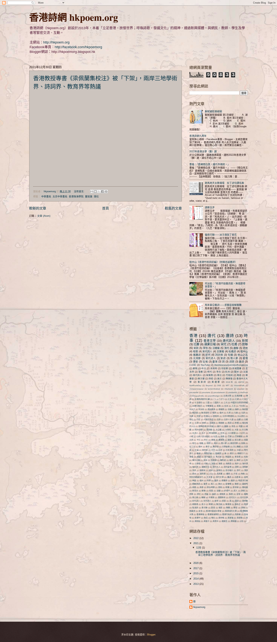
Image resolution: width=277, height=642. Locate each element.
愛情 (245, 358)
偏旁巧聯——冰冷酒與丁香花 (221, 234)
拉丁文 (192, 447)
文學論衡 (226, 447)
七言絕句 (198, 403)
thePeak (244, 392)
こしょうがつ (218, 399)
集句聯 (204, 508)
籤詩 (233, 481)
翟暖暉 (228, 484)
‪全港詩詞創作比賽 (202, 399)
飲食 (201, 511)
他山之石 (243, 354)
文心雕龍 (237, 447)
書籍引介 (241, 453)
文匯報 (220, 351)
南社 (191, 420)
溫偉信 (219, 470)
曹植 (191, 457)
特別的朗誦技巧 (196, 477)
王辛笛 (209, 477)
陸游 (246, 504)
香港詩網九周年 (198, 135)
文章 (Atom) (43, 215)
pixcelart (240, 389)
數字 (208, 447)
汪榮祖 (197, 464)
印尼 (198, 420)
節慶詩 (224, 481)
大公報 (219, 430)
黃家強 (230, 518)
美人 (213, 484)
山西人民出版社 (203, 436)
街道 (211, 491)
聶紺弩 (245, 484)
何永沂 (192, 409)
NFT (227, 385)
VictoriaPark (239, 385)
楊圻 (231, 460)
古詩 (218, 420)
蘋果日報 (210, 344)
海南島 (228, 464)
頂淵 (243, 508)
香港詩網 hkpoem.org (73, 17)
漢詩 (246, 470)
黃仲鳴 (221, 518)
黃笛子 (206, 521)
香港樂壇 (200, 514)
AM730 (241, 382)
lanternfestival (214, 389)
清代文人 (216, 467)
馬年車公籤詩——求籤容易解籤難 (223, 304)
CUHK (192, 365)
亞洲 (226, 406)
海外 (237, 464)
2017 (196, 568)
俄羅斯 (221, 409)
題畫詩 (192, 511)
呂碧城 (212, 423)
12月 (199, 547)
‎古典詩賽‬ (238, 396)
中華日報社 (197, 406)
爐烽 (228, 474)
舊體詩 (197, 354)
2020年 (219, 354)
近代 (207, 354)
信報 (230, 409)
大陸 (237, 430)
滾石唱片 (229, 470)
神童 (194, 481)
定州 (222, 433)
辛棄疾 (212, 497)
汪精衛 (216, 348)
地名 (233, 426)
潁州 (194, 474)
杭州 (227, 372)
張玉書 (237, 440)
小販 (191, 436)
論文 (219, 378)
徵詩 (208, 443)
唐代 (211, 335)
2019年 (229, 382)
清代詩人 (197, 375)
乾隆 (219, 406)
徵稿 (201, 443)
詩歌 (191, 494)
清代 (226, 348)
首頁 (105, 208)
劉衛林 (216, 416)
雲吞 (213, 508)
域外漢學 (199, 430)
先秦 (191, 416)
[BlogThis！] (95, 191)
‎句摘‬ (230, 354)
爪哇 (235, 474)
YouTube (205, 365)
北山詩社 (241, 416)
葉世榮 (236, 487)
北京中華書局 (60, 196)
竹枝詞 (229, 375)
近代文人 (233, 497)
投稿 (243, 443)
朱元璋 (219, 457)
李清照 (237, 457)
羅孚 (205, 484)
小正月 (242, 433)
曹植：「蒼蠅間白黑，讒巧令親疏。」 (209, 164)
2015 (196, 573)
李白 (218, 372)
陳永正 (238, 504)
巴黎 (230, 436)
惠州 (216, 443)
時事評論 (208, 453)
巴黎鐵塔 (239, 436)
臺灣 (214, 361)
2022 (196, 538)
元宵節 (197, 358)
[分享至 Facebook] (102, 191)
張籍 (246, 440)
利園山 (207, 416)
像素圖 (245, 409)
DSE (219, 385)
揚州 (200, 447)
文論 (196, 450)
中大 (203, 368)
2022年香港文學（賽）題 (203, 151)
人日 (234, 406)
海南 (220, 464)
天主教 (245, 430)
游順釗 (202, 470)
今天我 (242, 406)
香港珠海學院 (76, 196)
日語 (239, 450)
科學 (209, 481)
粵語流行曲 (243, 481)
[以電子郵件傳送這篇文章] (92, 191)
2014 (196, 578)
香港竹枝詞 (227, 514)
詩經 (211, 378)
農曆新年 (222, 497)
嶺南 (222, 436)
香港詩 (202, 382)
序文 (206, 440)
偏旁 (237, 409)
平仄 (198, 440)
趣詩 (241, 361)
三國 (207, 403)
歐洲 (236, 372)
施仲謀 (205, 450)
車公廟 (195, 497)
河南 (206, 464)
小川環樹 (232, 433)
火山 (211, 474)
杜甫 (234, 344)
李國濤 (228, 457)
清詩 (194, 470)
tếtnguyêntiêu (198, 396)
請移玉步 (210, 207)
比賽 (196, 344)
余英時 (213, 368)
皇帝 (246, 477)
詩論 (206, 494)
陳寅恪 (229, 378)
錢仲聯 (245, 501)
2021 (196, 543)
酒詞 (237, 501)
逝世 (216, 501)
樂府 (238, 460)
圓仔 (219, 426)
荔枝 (220, 487)
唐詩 (230, 335)
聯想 (237, 484)
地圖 (241, 426)
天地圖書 (236, 368)
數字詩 (216, 447)
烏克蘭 (220, 474)
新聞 (245, 340)
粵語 (239, 375)
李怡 (205, 348)
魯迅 (206, 518)
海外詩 (195, 467)
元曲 (236, 413)
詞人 (235, 491)
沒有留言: (79, 191)
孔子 (204, 433)
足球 (238, 494)
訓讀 (219, 491)
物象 (243, 474)
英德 (201, 487)
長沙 (203, 504)
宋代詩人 (211, 358)
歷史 (195, 361)
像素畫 (195, 413)
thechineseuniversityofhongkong (231, 365)
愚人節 (224, 443)
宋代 (223, 344)
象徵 (231, 494)
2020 (196, 563)
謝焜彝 (222, 494)
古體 (239, 420)
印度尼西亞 (208, 420)
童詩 (216, 481)
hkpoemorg (199, 607)
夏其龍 (209, 430)
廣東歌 (221, 440)
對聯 (245, 344)
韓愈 (235, 508)
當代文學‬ (220, 477)
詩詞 (231, 361)
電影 (221, 508)
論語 (214, 494)
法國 (245, 372)
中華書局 (46, 196)
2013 (196, 584)
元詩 (243, 413)
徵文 (194, 443)
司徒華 (224, 368)
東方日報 (196, 460)
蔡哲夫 (195, 491)
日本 (220, 450)
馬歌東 (238, 514)
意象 (200, 372)
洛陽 (213, 464)
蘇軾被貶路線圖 (213, 111)
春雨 (198, 453)
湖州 (211, 470)
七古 (230, 399)
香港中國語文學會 (213, 511)
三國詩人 (216, 403)
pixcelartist (193, 392)
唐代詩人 (229, 340)
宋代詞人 (207, 351)
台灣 (196, 423)
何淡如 (201, 409)
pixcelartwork (219, 392)
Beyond (209, 385)
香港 (193, 335)
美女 (220, 484)
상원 (241, 521)
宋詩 (223, 358)
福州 (201, 481)
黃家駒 (240, 518)
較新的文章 (37, 208)
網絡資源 (196, 484)
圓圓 (226, 426)
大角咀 (228, 430)
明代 (209, 372)
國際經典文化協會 (206, 426)
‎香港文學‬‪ (210, 340)
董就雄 (88, 196)
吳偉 (204, 423)
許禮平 (227, 491)
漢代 (238, 470)
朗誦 (199, 457)
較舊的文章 (173, 208)
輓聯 (203, 497)
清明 (237, 467)
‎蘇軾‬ (195, 368)
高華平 (197, 518)
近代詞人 (196, 501)
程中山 (244, 351)
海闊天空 (205, 467)
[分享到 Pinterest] (106, 191)
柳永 (205, 460)
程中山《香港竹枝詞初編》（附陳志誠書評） (213, 262)
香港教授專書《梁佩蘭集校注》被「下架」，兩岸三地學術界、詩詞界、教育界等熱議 (220, 553)
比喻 (205, 361)
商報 (237, 423)
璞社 (96, 196)
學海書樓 (213, 433)
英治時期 (211, 487)
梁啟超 (214, 460)
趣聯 (235, 348)
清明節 (245, 467)
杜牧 (246, 457)
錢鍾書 (195, 504)
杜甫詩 (232, 351)
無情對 (209, 375)
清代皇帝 (227, 467)
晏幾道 (218, 453)
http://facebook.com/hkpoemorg (78, 47)
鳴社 (213, 518)
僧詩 (214, 413)
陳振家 (228, 504)
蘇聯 (204, 491)
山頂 (215, 436)
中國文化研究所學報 (239, 403)
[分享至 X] (99, 191)
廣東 (213, 440)
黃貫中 (215, 521)
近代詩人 (207, 501)
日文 (213, 450)
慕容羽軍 (234, 443)
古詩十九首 (228, 420)
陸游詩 (195, 508)
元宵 (228, 413)
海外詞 (245, 464)
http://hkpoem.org (56, 42)
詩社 (199, 494)
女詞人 (195, 433)
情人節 (234, 358)
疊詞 (229, 477)
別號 (198, 416)
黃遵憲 (216, 382)
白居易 (237, 477)
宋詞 (196, 348)
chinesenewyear (196, 389)
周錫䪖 (221, 423)
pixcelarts (206, 392)
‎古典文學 (227, 396)
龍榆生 (224, 521)
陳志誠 (219, 504)
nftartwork (228, 389)
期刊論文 (208, 457)
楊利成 (223, 460)
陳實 (211, 504)
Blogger (151, 634)
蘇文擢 (201, 378)
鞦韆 (228, 508)
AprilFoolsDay (195, 385)
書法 (232, 453)
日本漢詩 (229, 450)
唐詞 (229, 423)
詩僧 (243, 491)
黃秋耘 (197, 521)
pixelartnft (232, 392)
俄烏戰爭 (211, 409)
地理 (195, 351)
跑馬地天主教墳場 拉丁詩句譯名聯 (224, 182)
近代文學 (244, 497)
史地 (245, 348)
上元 (225, 403)
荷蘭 (227, 487)
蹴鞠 (246, 494)
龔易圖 (233, 521)
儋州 (221, 413)
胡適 (194, 487)
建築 (229, 440)
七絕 (237, 399)
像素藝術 (205, 413)
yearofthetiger (214, 396)
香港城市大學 (231, 511)
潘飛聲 (203, 474)
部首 (224, 501)
